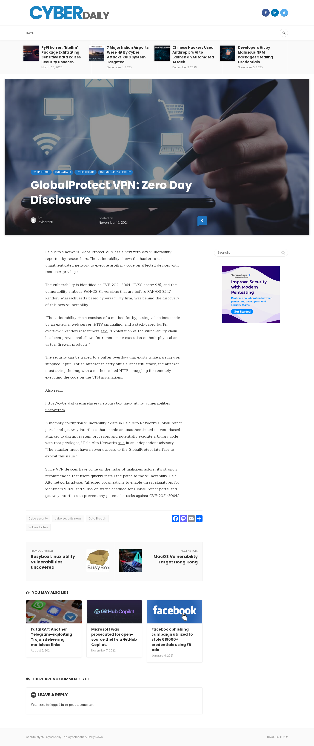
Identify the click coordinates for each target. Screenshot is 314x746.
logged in (57, 704)
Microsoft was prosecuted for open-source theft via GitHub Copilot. (114, 637)
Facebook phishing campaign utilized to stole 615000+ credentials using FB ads (172, 640)
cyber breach (41, 172)
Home (30, 33)
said (104, 331)
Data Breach (97, 518)
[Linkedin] (275, 13)
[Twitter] (284, 13)
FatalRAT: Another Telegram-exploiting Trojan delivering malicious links (51, 637)
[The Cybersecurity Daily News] (69, 12)
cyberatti (45, 222)
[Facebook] (266, 13)
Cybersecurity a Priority (115, 172)
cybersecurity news (68, 518)
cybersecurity (112, 298)
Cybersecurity (85, 172)
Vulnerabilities (38, 527)
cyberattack (63, 172)
